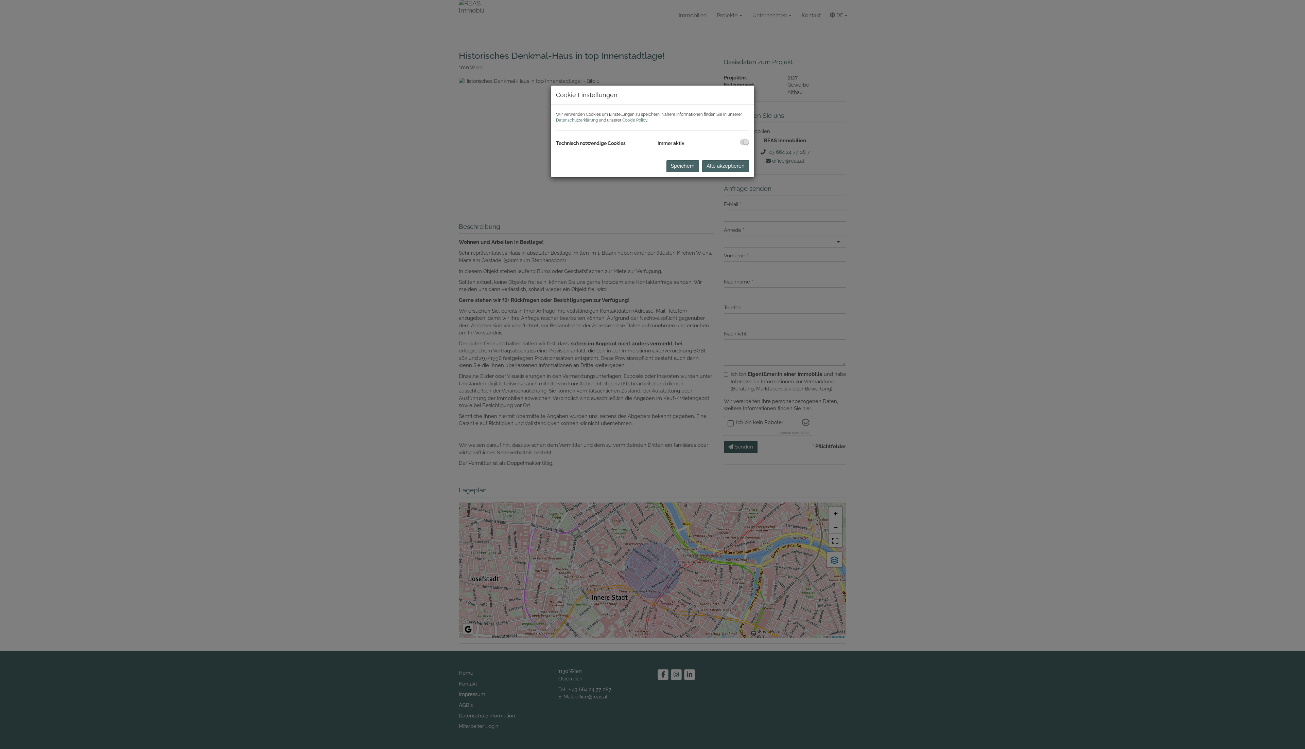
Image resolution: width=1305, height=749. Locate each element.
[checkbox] (744, 142)
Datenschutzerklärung (577, 120)
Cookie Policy (634, 120)
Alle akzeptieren (726, 166)
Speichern (683, 166)
